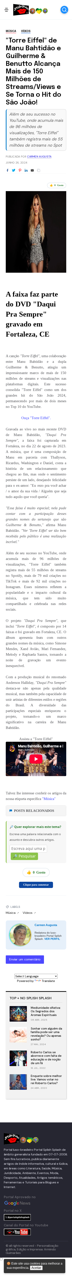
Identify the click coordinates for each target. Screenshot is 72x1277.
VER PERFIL (52, 938)
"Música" (48, 799)
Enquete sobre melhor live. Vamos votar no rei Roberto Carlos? (46, 1079)
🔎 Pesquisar (24, 856)
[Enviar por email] (32, 170)
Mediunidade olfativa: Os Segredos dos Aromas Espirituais (45, 1011)
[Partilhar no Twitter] (13, 170)
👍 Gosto (57, 185)
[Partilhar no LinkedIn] (26, 170)
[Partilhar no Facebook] (7, 170)
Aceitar (36, 1267)
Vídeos (26, 31)
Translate (48, 981)
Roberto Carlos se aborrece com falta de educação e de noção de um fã (46, 1057)
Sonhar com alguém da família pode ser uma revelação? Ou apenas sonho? (46, 1034)
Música (11, 31)
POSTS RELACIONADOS (34, 811)
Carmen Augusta (46, 925)
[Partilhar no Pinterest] (20, 170)
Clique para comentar (36, 884)
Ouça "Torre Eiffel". (36, 418)
